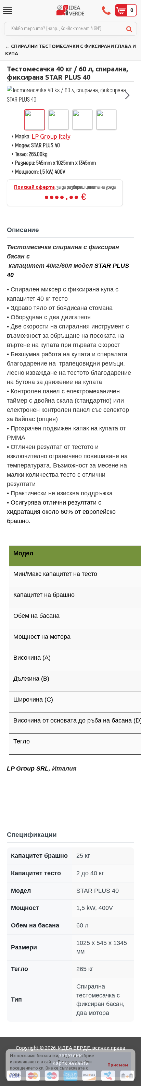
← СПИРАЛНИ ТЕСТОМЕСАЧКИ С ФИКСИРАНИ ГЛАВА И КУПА (70, 50)
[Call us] (107, 10)
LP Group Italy (50, 136)
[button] (14, 95)
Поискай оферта (34, 187)
